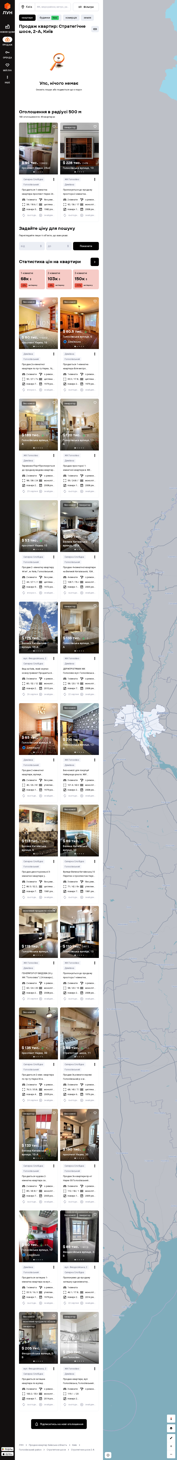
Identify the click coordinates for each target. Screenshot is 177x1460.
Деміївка (69, 184)
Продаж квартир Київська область (48, 1445)
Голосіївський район (30, 1449)
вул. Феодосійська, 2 (35, 658)
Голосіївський (31, 184)
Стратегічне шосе (56, 1449)
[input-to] (59, 246)
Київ (74, 1445)
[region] (140, 730)
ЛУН (21, 1445)
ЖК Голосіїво (72, 179)
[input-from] (32, 246)
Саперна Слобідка (33, 179)
